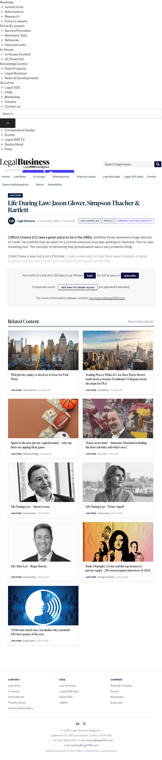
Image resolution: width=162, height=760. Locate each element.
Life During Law (89, 221)
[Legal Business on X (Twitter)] (84, 724)
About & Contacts (121, 685)
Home (6, 176)
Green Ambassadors (15, 184)
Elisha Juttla (103, 513)
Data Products (15, 68)
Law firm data (111, 176)
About (40, 184)
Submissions (14, 12)
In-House (6, 50)
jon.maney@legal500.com (107, 298)
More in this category (141, 321)
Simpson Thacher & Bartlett (135, 221)
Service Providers (18, 31)
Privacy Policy (75, 750)
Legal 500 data (133, 176)
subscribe (130, 275)
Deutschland (14, 144)
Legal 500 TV (15, 140)
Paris (8, 149)
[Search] (7, 123)
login (90, 275)
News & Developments (21, 78)
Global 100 (66, 696)
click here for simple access (78, 287)
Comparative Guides (20, 130)
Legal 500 (12, 87)
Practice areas (86, 176)
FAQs (9, 92)
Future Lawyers (16, 21)
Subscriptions (109, 750)
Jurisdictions (14, 7)
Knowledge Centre (13, 64)
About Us (7, 83)
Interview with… (16, 45)
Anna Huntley (29, 513)
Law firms (20, 176)
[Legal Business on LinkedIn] (77, 724)
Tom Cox (102, 453)
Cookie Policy (92, 750)
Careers (10, 102)
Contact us (13, 106)
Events (10, 135)
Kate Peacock (30, 390)
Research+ (12, 16)
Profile (108, 221)
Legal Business (16, 73)
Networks (12, 40)
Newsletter (55, 184)
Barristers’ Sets (16, 35)
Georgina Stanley (106, 577)
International (61, 176)
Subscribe (116, 702)
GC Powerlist (14, 59)
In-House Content (18, 54)
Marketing (12, 97)
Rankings (7, 2)
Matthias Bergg (30, 453)
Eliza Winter (103, 390)
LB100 (63, 702)
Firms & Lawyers (12, 26)
